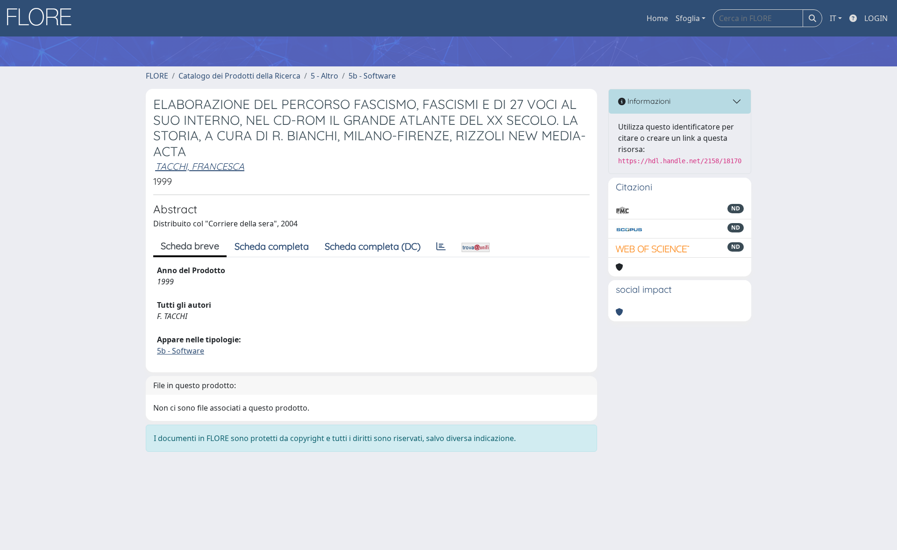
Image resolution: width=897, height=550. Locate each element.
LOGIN (876, 18)
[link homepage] (42, 18)
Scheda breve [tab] (190, 246)
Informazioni (648, 101)
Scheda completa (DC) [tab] (372, 246)
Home (657, 18)
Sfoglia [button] (688, 18)
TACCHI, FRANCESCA (199, 166)
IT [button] (833, 18)
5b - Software (372, 76)
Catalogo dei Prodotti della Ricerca (239, 76)
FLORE (157, 76)
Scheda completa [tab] (272, 246)
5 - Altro (324, 76)
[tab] (441, 246)
